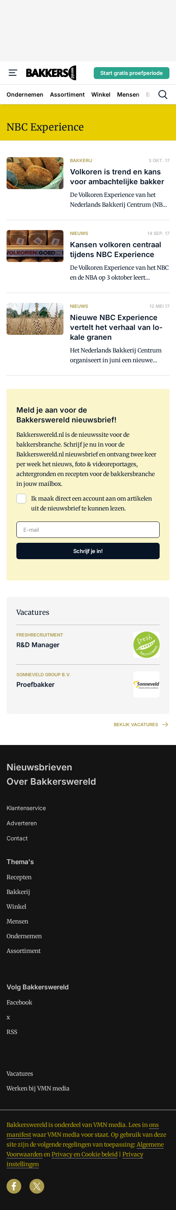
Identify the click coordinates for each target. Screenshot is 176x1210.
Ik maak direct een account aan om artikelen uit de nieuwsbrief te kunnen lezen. (91, 503)
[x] (36, 1186)
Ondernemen (24, 936)
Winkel (16, 906)
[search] (162, 94)
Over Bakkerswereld (51, 781)
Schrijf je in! (88, 551)
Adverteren (22, 822)
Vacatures (20, 1073)
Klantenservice (26, 807)
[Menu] (13, 73)
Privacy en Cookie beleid (84, 1154)
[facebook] (14, 1186)
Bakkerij (18, 892)
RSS (12, 1032)
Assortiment (24, 951)
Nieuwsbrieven (39, 767)
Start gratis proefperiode (131, 73)
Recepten (19, 877)
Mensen (17, 921)
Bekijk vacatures (136, 724)
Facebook (19, 1002)
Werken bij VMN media (38, 1088)
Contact (17, 838)
